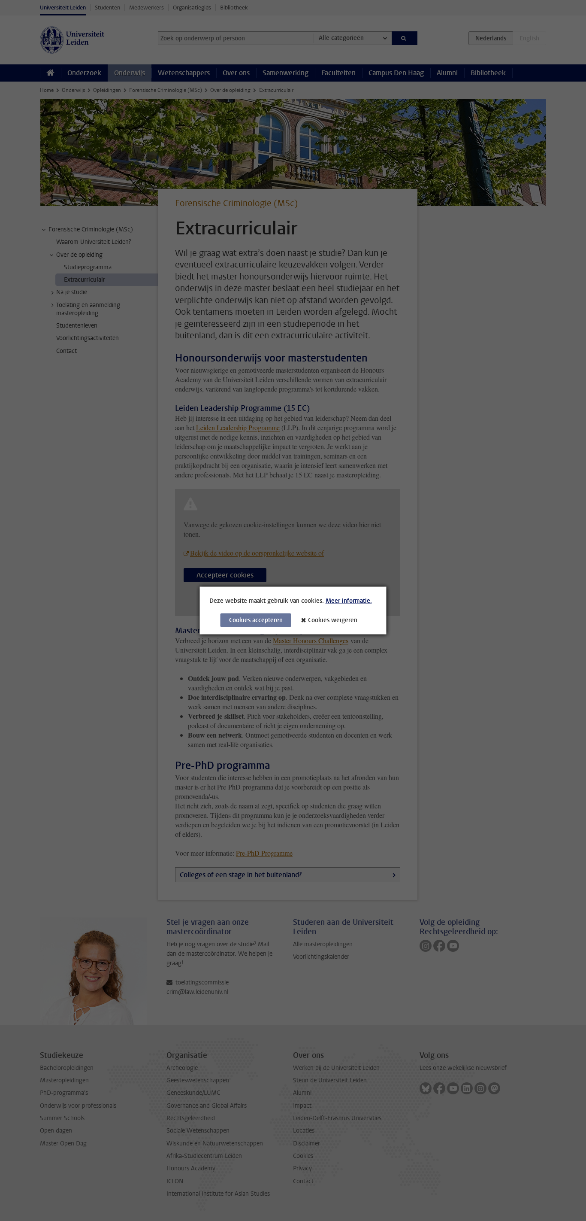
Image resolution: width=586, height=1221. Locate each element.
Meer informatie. (349, 601)
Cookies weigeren (332, 620)
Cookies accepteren (256, 620)
